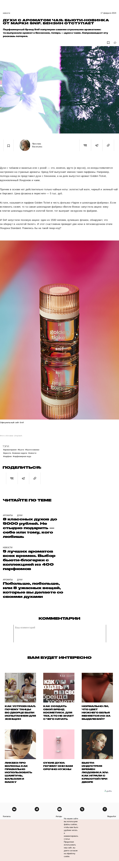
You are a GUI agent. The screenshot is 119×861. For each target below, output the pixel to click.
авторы (59, 816)
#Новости (32, 453)
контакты (7, 816)
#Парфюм (7, 456)
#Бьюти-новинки (32, 449)
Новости (6, 13)
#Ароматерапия (10, 449)
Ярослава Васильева (37, 145)
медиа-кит (111, 816)
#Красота (7, 453)
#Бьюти (21, 449)
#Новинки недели (19, 453)
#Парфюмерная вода (22, 456)
